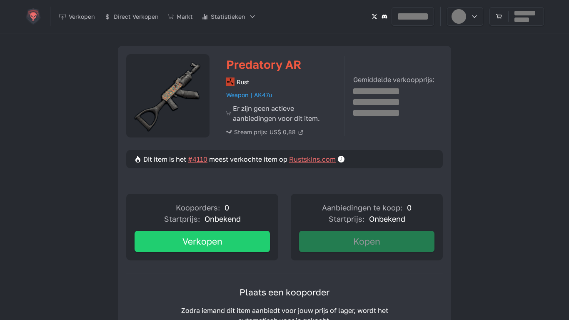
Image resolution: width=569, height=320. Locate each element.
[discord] (384, 16)
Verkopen (202, 241)
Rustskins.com (312, 159)
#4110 (197, 159)
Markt (185, 16)
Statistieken (228, 16)
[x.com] (374, 16)
